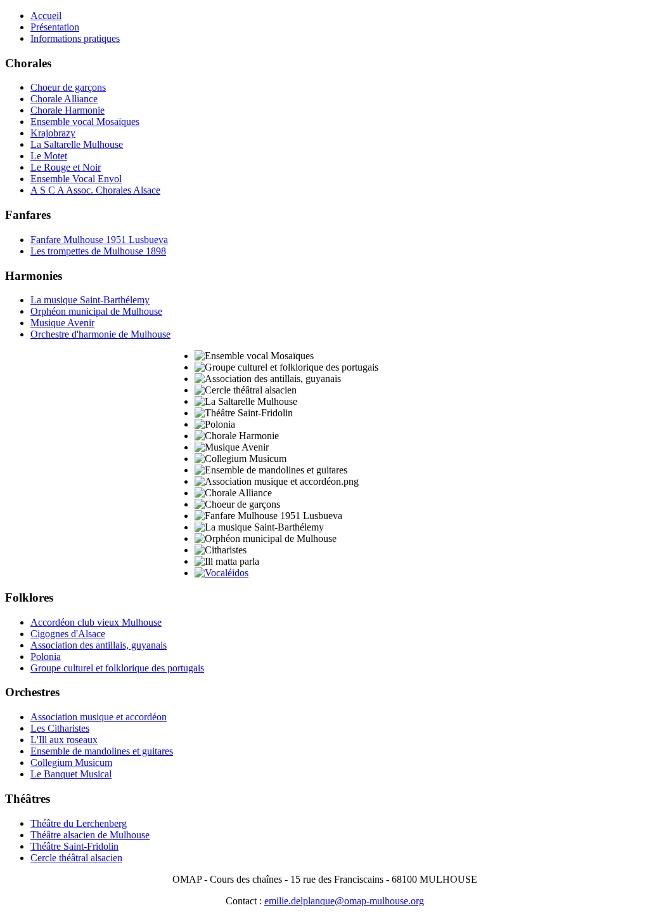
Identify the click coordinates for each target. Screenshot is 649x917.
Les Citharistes (59, 728)
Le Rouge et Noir (65, 167)
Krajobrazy (52, 133)
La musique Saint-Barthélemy (90, 299)
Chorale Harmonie (67, 110)
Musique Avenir (62, 322)
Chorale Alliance (64, 98)
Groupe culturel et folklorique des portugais (117, 668)
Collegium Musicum (71, 762)
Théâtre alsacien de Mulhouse (90, 834)
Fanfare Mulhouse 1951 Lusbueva (99, 239)
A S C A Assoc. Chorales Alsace (95, 190)
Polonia (45, 656)
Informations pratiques (75, 38)
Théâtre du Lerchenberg (78, 823)
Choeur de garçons (68, 87)
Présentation (54, 27)
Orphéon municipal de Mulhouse (96, 311)
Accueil (45, 15)
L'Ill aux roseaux (64, 739)
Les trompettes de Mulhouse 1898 (98, 251)
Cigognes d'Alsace (67, 633)
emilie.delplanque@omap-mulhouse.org (344, 900)
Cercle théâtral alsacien (76, 857)
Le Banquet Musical (71, 774)
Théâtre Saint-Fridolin (74, 846)
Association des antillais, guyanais (98, 645)
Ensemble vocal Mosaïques (84, 121)
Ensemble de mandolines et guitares (101, 751)
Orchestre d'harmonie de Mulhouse (100, 334)
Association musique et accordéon (98, 716)
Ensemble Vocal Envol (76, 178)
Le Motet (48, 155)
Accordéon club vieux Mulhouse (96, 622)
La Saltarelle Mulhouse (76, 144)
